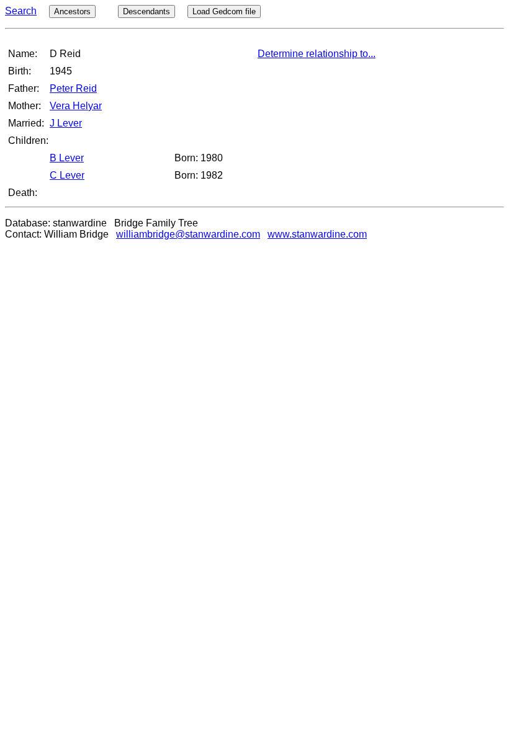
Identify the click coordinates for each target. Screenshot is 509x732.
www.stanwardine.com (317, 234)
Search (21, 11)
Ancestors (72, 11)
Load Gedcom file (224, 11)
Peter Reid (73, 88)
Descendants (146, 11)
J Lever (66, 123)
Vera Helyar (76, 105)
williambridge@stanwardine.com (188, 234)
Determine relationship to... (317, 53)
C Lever (67, 175)
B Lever (67, 158)
